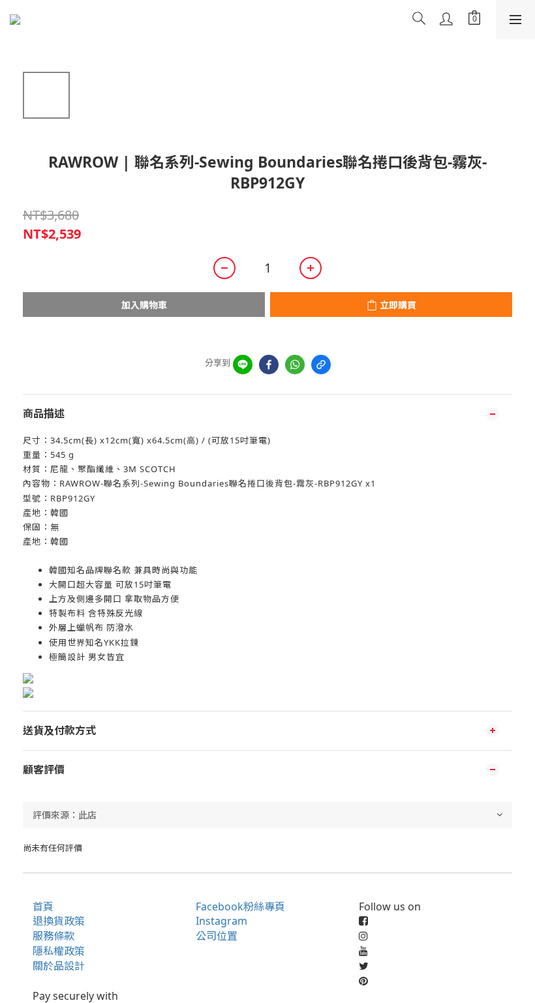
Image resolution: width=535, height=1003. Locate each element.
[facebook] (269, 364)
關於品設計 (59, 966)
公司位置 (216, 936)
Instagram (221, 921)
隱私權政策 (59, 951)
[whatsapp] (295, 364)
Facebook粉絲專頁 (240, 906)
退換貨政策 (59, 921)
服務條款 (53, 936)
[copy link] (321, 364)
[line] (242, 364)
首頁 (43, 906)
